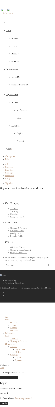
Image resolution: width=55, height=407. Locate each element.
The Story (14, 211)
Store (8, 30)
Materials (14, 214)
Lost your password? (23, 398)
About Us (16, 77)
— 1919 (15, 38)
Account (15, 102)
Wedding (15, 53)
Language (15, 125)
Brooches (9, 169)
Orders (19, 117)
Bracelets (9, 167)
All (6, 164)
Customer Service (17, 230)
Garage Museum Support (20, 250)
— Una (14, 46)
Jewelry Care (15, 233)
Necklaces (9, 175)
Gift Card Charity (17, 247)
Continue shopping (9, 377)
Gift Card (15, 61)
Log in (4, 403)
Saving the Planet (17, 216)
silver (9, 183)
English (20, 133)
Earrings (9, 172)
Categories (10, 156)
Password (4, 393)
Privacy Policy (10, 280)
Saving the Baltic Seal (18, 252)
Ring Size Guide (16, 236)
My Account (12, 94)
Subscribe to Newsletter (15, 283)
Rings (7, 178)
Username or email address (11, 388)
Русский (20, 141)
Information (12, 69)
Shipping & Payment (20, 84)
